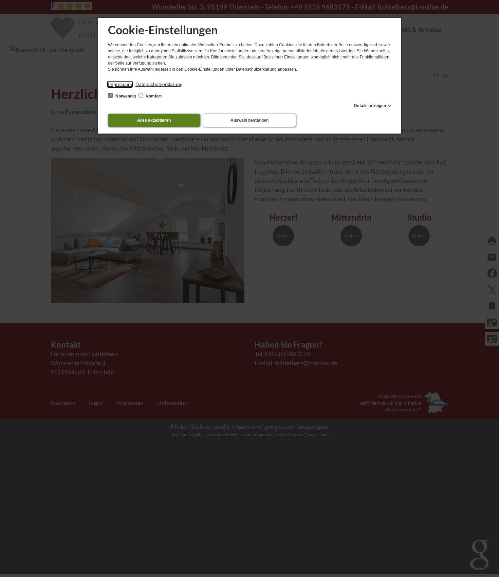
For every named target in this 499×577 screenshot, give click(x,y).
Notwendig (125, 96)
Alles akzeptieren (154, 120)
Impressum (120, 84)
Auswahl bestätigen (249, 120)
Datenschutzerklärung (159, 84)
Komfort (153, 96)
